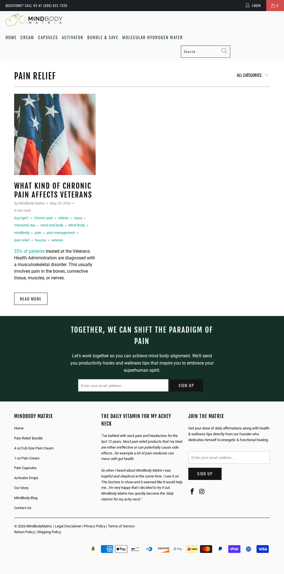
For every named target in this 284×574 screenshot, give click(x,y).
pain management (61, 233)
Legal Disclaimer (68, 526)
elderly (63, 218)
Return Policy (24, 532)
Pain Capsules (25, 468)
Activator (72, 37)
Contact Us (22, 508)
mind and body (51, 225)
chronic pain (43, 218)
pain (38, 233)
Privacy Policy (94, 526)
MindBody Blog (25, 498)
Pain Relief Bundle (28, 438)
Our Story (21, 488)
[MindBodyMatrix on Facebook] (192, 491)
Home (11, 37)
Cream (27, 37)
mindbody (21, 233)
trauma (40, 240)
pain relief (35, 76)
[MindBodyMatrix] (34, 19)
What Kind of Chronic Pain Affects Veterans (53, 190)
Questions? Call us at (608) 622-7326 (36, 5)
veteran (57, 240)
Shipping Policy (49, 532)
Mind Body (77, 225)
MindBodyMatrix (39, 526)
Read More (31, 299)
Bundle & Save (102, 37)
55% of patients (29, 251)
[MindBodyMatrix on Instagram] (202, 491)
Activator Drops (26, 478)
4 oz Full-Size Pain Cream (34, 448)
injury (78, 218)
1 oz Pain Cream (26, 458)
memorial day (24, 225)
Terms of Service (121, 526)
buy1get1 (21, 218)
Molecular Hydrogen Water (152, 37)
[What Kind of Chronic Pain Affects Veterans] (55, 134)
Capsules (48, 37)
